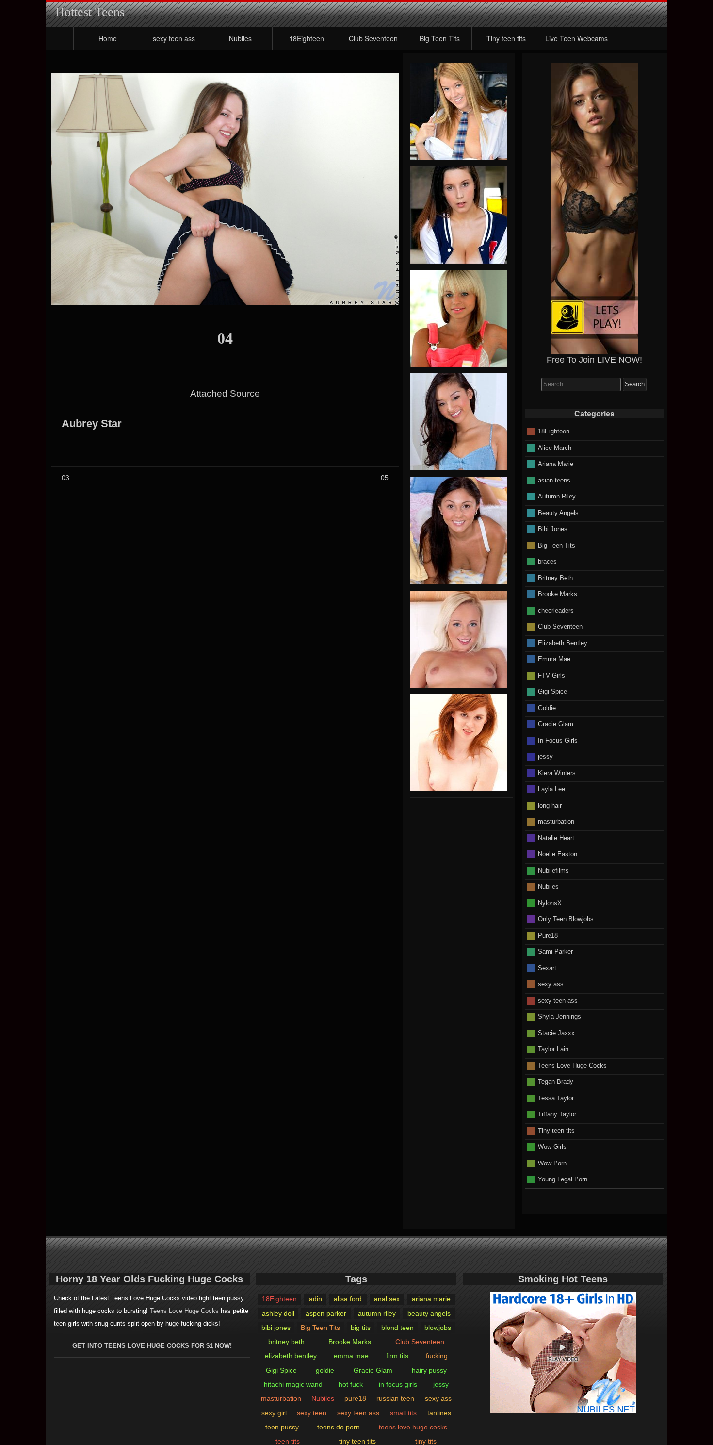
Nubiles (240, 38)
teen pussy (282, 1427)
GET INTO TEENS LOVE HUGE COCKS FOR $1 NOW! (152, 1345)
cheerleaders (556, 610)
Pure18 (548, 935)
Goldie (547, 707)
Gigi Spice (552, 691)
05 (385, 478)
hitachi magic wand (293, 1384)
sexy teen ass (174, 38)
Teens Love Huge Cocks (572, 1065)
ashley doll (278, 1313)
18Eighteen (306, 38)
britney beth (286, 1341)
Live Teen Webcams (576, 38)
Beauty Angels (558, 512)
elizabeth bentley (291, 1356)
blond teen (397, 1327)
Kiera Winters (557, 772)
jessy (545, 756)
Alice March (554, 447)
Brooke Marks (557, 594)
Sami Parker (555, 951)
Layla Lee (551, 789)
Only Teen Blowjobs (566, 919)
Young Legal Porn (562, 1179)
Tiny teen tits (506, 38)
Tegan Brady (555, 1081)
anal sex (387, 1299)
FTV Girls (551, 675)
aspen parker (326, 1313)
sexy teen (311, 1413)
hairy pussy (429, 1370)
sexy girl (274, 1413)
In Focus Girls (558, 740)
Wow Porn (552, 1162)
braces (547, 561)
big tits (361, 1327)
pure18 (355, 1398)
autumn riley (377, 1313)
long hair (550, 805)
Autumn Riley (557, 496)
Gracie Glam (555, 724)
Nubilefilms (553, 870)
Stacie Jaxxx (556, 1032)
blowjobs (437, 1327)
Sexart (547, 967)
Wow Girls (552, 1146)
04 (225, 338)
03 (65, 478)
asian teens (554, 479)
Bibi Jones (552, 528)
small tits (403, 1413)
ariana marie (431, 1299)
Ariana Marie (555, 463)
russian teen (395, 1398)
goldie (325, 1370)
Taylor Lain (553, 1049)
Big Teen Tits (440, 38)
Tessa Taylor (556, 1097)
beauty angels (429, 1313)
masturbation (556, 821)
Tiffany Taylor (557, 1114)
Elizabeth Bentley (562, 642)
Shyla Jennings (559, 1016)
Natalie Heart (556, 837)
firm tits (397, 1356)
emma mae (351, 1356)
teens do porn (338, 1427)
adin (315, 1299)
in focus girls (398, 1384)
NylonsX (550, 902)
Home (107, 38)
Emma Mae (554, 659)
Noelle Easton (557, 854)
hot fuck (351, 1384)
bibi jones (276, 1327)
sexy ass (551, 984)
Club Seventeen (373, 38)
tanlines (439, 1413)
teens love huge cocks (413, 1427)
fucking (437, 1356)
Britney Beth (555, 577)
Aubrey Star (92, 424)
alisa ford (348, 1299)
